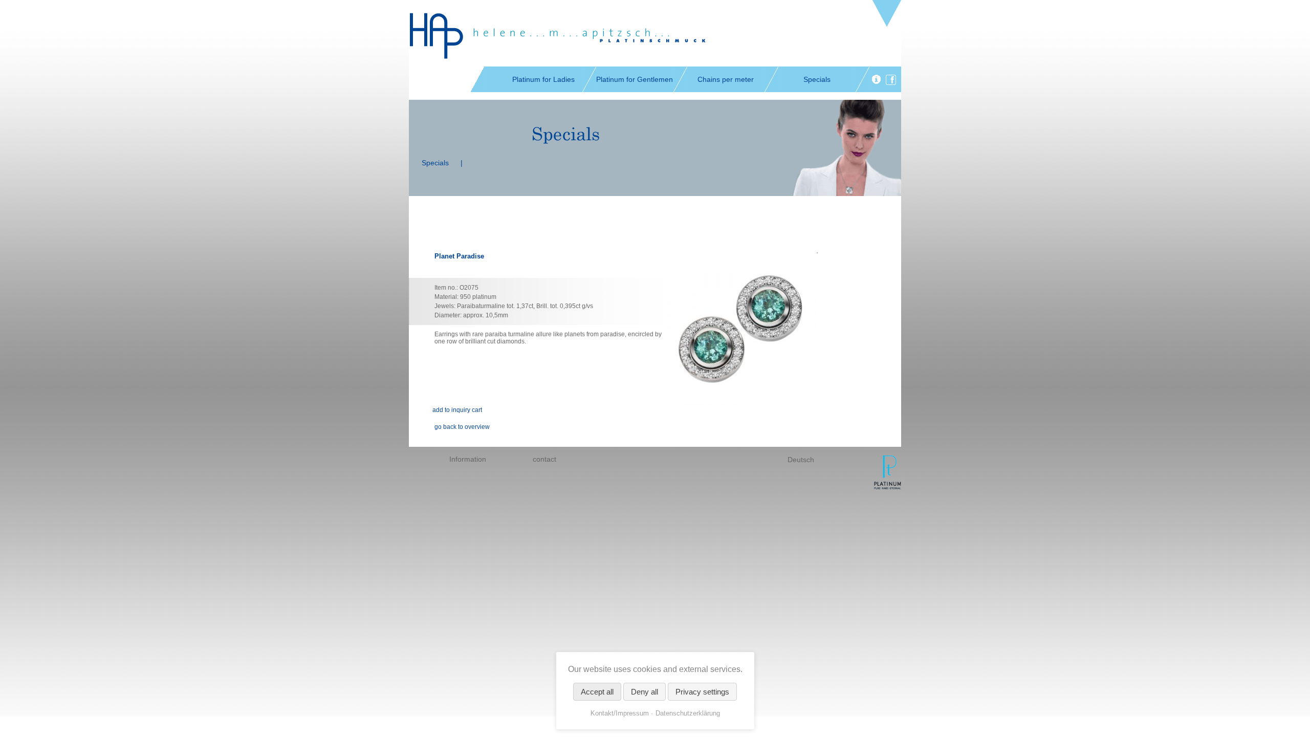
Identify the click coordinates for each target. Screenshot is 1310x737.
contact (544, 459)
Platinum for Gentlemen (634, 79)
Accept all (597, 691)
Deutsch (801, 460)
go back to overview (462, 426)
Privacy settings (702, 691)
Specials (817, 79)
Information (467, 459)
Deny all (644, 691)
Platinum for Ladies (543, 79)
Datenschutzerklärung (688, 713)
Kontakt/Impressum (620, 713)
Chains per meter (725, 79)
